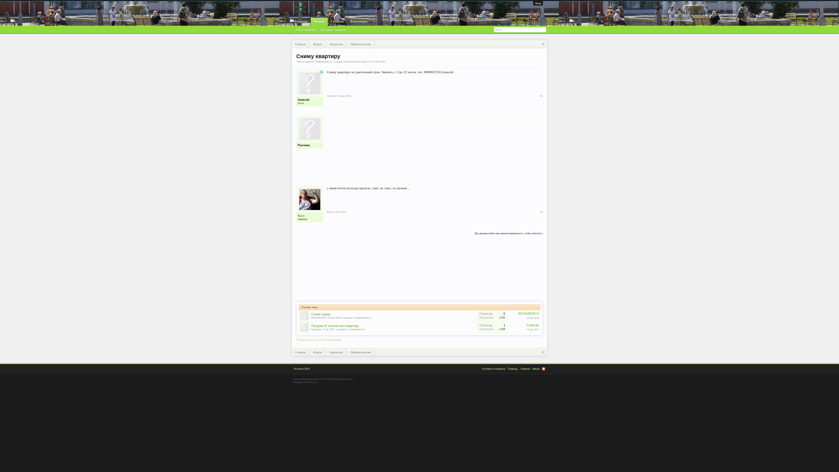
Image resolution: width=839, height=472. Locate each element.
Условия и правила (493, 368)
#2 (541, 212)
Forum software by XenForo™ (323, 379)
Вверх (536, 368)
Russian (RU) (302, 368)
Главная (301, 21)
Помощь (513, 368)
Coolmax (532, 325)
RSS (543, 368)
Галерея (337, 21)
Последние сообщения (333, 30)
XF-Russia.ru (311, 382)
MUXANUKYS (318, 317)
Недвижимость (323, 61)
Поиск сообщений (306, 30)
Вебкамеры (359, 21)
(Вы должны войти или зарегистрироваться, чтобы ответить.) (509, 233)
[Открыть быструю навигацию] (543, 44)
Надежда (316, 329)
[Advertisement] (435, 146)
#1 (541, 96)
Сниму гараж (320, 314)
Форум (319, 21)
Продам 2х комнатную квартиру (335, 326)
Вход (538, 3)
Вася (301, 215)
